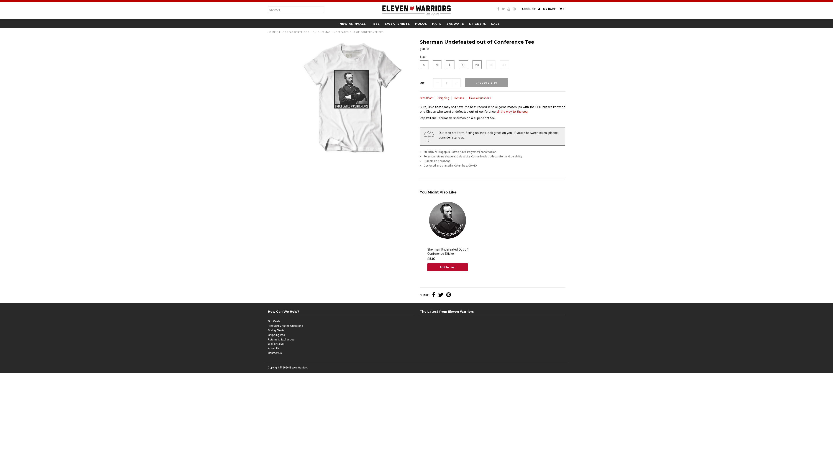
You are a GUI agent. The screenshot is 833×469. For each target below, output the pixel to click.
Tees (375, 23)
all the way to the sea (512, 111)
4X (504, 65)
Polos (421, 23)
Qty (422, 82)
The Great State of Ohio (297, 32)
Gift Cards (274, 321)
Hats (436, 23)
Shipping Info (276, 335)
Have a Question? (480, 98)
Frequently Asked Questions (285, 325)
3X (491, 65)
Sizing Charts (276, 330)
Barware (455, 23)
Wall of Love (276, 343)
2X (477, 65)
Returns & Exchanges (281, 339)
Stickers (477, 23)
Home (272, 32)
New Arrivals (353, 23)
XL (463, 65)
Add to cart (448, 267)
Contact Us (275, 353)
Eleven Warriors (298, 367)
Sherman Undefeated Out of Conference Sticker (447, 252)
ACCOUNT (529, 9)
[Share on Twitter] (440, 295)
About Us (274, 348)
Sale (495, 23)
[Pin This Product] (448, 295)
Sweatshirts (397, 23)
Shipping (443, 98)
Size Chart (426, 98)
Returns (459, 98)
